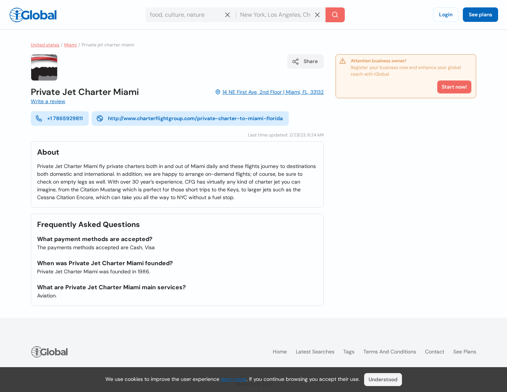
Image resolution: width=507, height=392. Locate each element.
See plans (480, 14)
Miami (70, 45)
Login (445, 14)
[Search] (335, 14)
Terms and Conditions (389, 351)
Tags (348, 351)
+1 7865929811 (65, 118)
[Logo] (33, 14)
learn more (233, 379)
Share (311, 61)
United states (45, 45)
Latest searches (315, 351)
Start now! (454, 86)
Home (280, 351)
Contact (434, 351)
